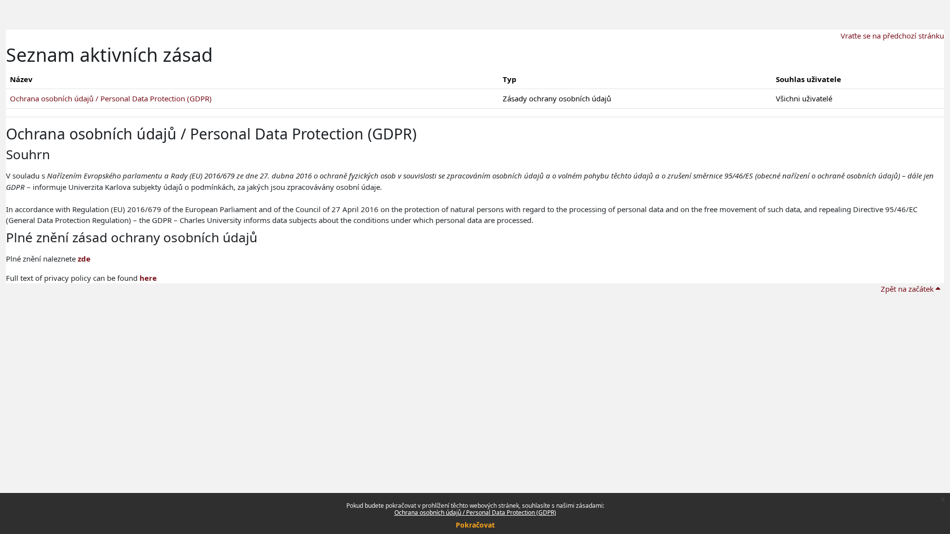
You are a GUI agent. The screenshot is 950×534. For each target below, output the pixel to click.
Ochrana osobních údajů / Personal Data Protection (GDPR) (475, 512)
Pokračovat (475, 525)
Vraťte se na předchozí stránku (892, 36)
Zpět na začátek (908, 289)
